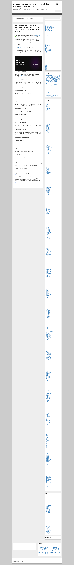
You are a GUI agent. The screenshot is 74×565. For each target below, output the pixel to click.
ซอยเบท (47, 417)
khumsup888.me (48, 215)
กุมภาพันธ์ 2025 (48, 514)
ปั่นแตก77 (47, 431)
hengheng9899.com (48, 195)
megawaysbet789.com (49, 247)
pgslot (46, 31)
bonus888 (47, 153)
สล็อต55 (47, 444)
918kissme (47, 117)
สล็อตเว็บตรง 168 (48, 459)
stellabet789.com (48, 357)
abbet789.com (48, 122)
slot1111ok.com (48, 344)
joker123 (46, 25)
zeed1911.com (48, 413)
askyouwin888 (48, 133)
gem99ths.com (48, 189)
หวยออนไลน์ (47, 468)
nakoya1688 (37, 35)
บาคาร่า (47, 425)
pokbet (47, 298)
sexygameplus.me (48, 337)
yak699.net (47, 411)
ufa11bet (47, 374)
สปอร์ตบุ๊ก (47, 440)
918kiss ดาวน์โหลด (48, 115)
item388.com (48, 205)
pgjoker (47, 286)
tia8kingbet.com (48, 369)
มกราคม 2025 (48, 515)
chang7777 (47, 161)
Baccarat (47, 136)
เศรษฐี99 (47, 486)
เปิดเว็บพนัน (47, 474)
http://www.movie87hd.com (49, 26)
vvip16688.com (48, 400)
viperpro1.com (48, 397)
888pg (47, 111)
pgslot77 (47, 290)
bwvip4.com (47, 155)
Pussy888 (47, 309)
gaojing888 (47, 188)
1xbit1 (47, 107)
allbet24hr (47, 128)
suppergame (47, 360)
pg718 (47, 277)
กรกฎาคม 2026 (48, 496)
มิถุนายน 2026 (48, 497)
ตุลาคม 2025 (47, 506)
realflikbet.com (48, 311)
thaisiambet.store (48, 365)
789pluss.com (48, 110)
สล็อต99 (46, 52)
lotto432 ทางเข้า (48, 230)
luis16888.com (48, 233)
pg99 (45, 32)
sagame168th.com (48, 323)
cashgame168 (48, 157)
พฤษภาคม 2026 (48, 498)
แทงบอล (47, 487)
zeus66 (47, 414)
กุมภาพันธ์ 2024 (48, 527)
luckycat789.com (48, 232)
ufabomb (47, 381)
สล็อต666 (47, 446)
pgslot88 (46, 65)
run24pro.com (48, 319)
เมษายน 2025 (48, 512)
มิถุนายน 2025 (48, 510)
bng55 (47, 151)
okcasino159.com (48, 267)
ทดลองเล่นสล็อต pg (48, 422)
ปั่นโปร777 (47, 432)
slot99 (46, 46)
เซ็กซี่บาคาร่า (48, 473)
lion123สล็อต (47, 226)
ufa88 (46, 378)
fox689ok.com (48, 182)
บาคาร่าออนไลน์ (48, 427)
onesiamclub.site (48, 269)
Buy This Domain (17, 14)
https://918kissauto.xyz (48, 22)
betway (46, 66)
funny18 (47, 186)
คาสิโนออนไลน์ (48, 416)
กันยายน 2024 (48, 519)
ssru (46, 355)
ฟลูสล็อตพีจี (47, 436)
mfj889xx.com (48, 248)
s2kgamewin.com (48, 320)
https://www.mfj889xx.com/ (50, 198)
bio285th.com (48, 148)
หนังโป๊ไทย (46, 57)
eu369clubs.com (48, 172)
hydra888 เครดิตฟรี (48, 199)
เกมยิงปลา (47, 472)
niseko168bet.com (48, 262)
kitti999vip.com (48, 221)
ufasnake (47, 389)
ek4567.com (47, 169)
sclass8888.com (48, 329)
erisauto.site (47, 171)
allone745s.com (48, 129)
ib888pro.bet (47, 203)
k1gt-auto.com (48, 214)
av (46, 134)
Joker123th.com (48, 211)
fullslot (46, 33)
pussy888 (46, 53)
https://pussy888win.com (48, 28)
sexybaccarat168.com (49, 335)
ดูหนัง (46, 419)
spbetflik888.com (48, 350)
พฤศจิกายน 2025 (48, 505)
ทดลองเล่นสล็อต (48, 421)
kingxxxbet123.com (48, 218)
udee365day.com (48, 373)
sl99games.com (48, 341)
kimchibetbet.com (48, 216)
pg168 (46, 44)
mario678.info (48, 244)
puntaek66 (47, 307)
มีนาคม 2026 (48, 501)
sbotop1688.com (48, 327)
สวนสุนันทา (47, 463)
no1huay (47, 265)
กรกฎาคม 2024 (48, 522)
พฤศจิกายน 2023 (48, 530)
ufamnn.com (47, 385)
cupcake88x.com (48, 163)
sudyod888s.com (48, 358)
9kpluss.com (48, 118)
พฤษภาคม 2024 (48, 524)
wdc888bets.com (48, 401)
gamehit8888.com (48, 187)
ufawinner (47, 391)
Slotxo (47, 348)
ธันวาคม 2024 (48, 516)
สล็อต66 (46, 41)
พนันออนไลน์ (48, 433)
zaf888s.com (48, 412)
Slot (46, 342)
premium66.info (48, 300)
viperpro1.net (48, 398)
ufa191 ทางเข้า (48, 376)
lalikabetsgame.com (49, 224)
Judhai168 (47, 213)
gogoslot (46, 69)
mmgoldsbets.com (48, 250)
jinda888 (47, 207)
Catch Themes (58, 560)
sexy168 (47, 332)
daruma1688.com (48, 164)
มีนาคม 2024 (48, 526)
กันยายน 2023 (48, 532)
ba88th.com (47, 135)
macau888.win (48, 239)
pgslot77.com (48, 291)
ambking (47, 131)
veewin (47, 394)
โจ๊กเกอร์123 (47, 489)
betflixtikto (47, 142)
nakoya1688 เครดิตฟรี (28, 185)
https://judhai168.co (48, 49)
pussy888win (48, 310)
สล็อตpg (47, 453)
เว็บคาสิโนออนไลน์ (48, 477)
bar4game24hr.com (48, 138)
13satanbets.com (48, 102)
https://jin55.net (47, 45)
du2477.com (47, 168)
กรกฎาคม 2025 (48, 509)
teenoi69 (47, 363)
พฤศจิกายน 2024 (48, 517)
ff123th (47, 176)
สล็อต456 (47, 443)
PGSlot (47, 288)
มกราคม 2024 (48, 528)
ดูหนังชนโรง (47, 37)
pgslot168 (47, 289)
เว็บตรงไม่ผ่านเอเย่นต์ (49, 479)
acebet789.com (48, 124)
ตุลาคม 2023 (47, 531)
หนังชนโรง (46, 35)
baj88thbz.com (48, 137)
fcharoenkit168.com (49, 174)
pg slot (46, 68)
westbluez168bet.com (49, 402)
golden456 (47, 192)
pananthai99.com (48, 271)
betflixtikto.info (48, 143)
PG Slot (47, 275)
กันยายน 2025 (48, 507)
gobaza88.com (48, 191)
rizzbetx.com (48, 316)
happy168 (47, 194)
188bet (39, 545)
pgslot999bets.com (48, 294)
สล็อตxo (47, 454)
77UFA (47, 109)
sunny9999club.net (48, 359)
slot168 (46, 38)
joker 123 (46, 43)
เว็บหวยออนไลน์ (48, 484)
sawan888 (47, 324)
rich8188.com (48, 314)
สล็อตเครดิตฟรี (48, 457)
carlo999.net (47, 156)
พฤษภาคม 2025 (48, 511)
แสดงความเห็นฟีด (17, 547)
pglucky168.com (48, 287)
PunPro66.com (48, 303)
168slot (47, 104)
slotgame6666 (48, 347)
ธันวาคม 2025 (48, 504)
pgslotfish (47, 295)
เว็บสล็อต (47, 483)
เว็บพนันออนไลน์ (48, 482)
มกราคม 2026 (48, 503)
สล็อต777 (47, 447)
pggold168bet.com (48, 282)
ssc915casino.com (48, 353)
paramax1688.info (48, 273)
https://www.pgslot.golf (48, 30)
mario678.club (48, 241)
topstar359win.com (48, 372)
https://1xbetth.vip (47, 58)
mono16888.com (48, 254)
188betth (47, 106)
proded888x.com (48, 301)
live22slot (46, 34)
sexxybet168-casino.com (49, 331)
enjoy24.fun (47, 170)
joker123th (47, 210)
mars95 (47, 245)
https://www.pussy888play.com (49, 27)
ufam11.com (47, 384)
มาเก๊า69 (47, 437)
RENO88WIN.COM (48, 312)
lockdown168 (48, 229)
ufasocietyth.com (48, 390)
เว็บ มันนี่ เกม (48, 476)
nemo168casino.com (49, 260)
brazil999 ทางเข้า (48, 154)
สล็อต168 (47, 442)
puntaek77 (47, 308)
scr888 (47, 330)
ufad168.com (48, 382)
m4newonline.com (48, 235)
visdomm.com (48, 399)
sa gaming (46, 24)
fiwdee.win (47, 179)
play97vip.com (48, 297)
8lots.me (47, 112)
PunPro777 (42, 548)
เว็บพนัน (47, 481)
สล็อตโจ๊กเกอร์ (48, 462)
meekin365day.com (48, 246)
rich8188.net (47, 315)
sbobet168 (47, 326)
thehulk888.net (48, 368)
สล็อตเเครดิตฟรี (48, 460)
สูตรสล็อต (47, 464)
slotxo (46, 55)
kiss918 (47, 220)
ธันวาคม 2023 (48, 529)
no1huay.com (48, 266)
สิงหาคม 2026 (48, 495)
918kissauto (47, 116)
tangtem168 (47, 362)
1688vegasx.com (48, 103)
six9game (47, 340)
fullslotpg (47, 184)
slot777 (46, 64)
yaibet (47, 410)
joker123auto (48, 209)
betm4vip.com (48, 145)
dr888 (46, 167)
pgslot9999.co (48, 293)
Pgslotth (47, 296)
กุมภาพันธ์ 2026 (48, 502)
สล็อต (46, 441)
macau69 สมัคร (48, 238)
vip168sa (47, 396)
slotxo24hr (47, 349)
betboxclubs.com (48, 141)
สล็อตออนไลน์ (48, 456)
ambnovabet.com (48, 132)
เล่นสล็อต (47, 475)
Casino (47, 158)
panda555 (47, 272)
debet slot (47, 165)
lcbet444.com (48, 225)
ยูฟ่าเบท (47, 439)
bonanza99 (47, 152)
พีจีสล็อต (47, 434)
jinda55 (47, 206)
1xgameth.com (48, 108)
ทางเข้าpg (47, 424)
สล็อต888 (46, 51)
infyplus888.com (48, 204)
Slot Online (47, 343)
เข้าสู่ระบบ (16, 545)
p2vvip (47, 270)
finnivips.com (48, 177)
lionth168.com (48, 227)
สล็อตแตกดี (47, 461)
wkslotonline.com (48, 404)
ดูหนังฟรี (46, 36)
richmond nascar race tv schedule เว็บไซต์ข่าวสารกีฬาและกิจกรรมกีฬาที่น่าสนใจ (36, 5)
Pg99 (46, 279)
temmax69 (47, 364)
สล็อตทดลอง (47, 56)
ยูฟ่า (46, 438)
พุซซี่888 (47, 435)
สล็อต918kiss (48, 451)
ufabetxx (47, 380)
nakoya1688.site (20, 185)
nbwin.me (47, 258)
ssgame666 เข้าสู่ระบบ (49, 354)
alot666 (47, 130)
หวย (46, 467)
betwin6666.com (48, 146)
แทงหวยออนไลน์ (48, 488)
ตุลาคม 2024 (47, 518)
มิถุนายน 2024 (48, 523)
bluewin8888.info (48, 149)
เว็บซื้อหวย (47, 478)
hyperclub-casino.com (49, 200)
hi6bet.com (47, 197)
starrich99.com (48, 356)
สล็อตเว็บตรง (47, 458)
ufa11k (47, 375)
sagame (47, 321)
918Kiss (47, 114)
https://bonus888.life (48, 50)
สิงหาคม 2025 (48, 508)
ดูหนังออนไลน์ (47, 23)
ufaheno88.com (48, 383)
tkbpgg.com (47, 371)
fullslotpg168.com (48, 185)
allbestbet (47, 127)
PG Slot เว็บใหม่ (48, 276)
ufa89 (46, 379)
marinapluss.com (48, 240)
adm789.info (47, 125)
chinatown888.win (48, 162)
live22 (47, 547)
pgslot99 (47, 292)
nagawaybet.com (48, 256)
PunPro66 (47, 302)
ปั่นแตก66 (47, 430)
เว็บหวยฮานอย (48, 485)
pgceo (47, 280)
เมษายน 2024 (48, 525)
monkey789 (47, 252)
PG (46, 274)
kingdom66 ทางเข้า (48, 217)
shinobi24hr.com (48, 338)
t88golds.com (48, 361)
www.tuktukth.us (48, 406)
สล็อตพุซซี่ (47, 455)
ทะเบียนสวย (47, 423)
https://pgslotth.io (47, 62)
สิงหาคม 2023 (48, 533)
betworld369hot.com (49, 147)
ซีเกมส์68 (47, 418)
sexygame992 (48, 336)
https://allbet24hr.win (48, 61)
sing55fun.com (48, 339)
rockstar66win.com (48, 317)
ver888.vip (47, 395)
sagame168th (48, 322)
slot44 (46, 48)
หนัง (46, 465)
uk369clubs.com (48, 393)
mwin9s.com (47, 255)
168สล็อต (47, 105)
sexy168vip (47, 333)
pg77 (46, 278)
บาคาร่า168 (46, 54)
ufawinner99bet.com (49, 392)
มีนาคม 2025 (48, 513)
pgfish (47, 281)
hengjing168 (47, 196)
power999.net (48, 299)
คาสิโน (47, 415)
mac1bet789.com (48, 237)
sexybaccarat (47, 29)
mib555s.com (48, 249)
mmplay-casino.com (49, 251)
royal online (47, 318)
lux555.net (47, 234)
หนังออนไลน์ (47, 466)
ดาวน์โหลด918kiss (48, 549)
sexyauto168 (48, 334)
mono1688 (47, 253)
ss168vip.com (48, 352)
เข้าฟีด (15, 546)
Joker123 (47, 208)
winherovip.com (48, 403)
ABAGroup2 (47, 121)
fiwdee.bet (47, 178)
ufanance (47, 386)
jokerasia (46, 67)
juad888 (47, 212)
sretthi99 (47, 351)
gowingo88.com (48, 193)
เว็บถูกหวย (47, 480)
